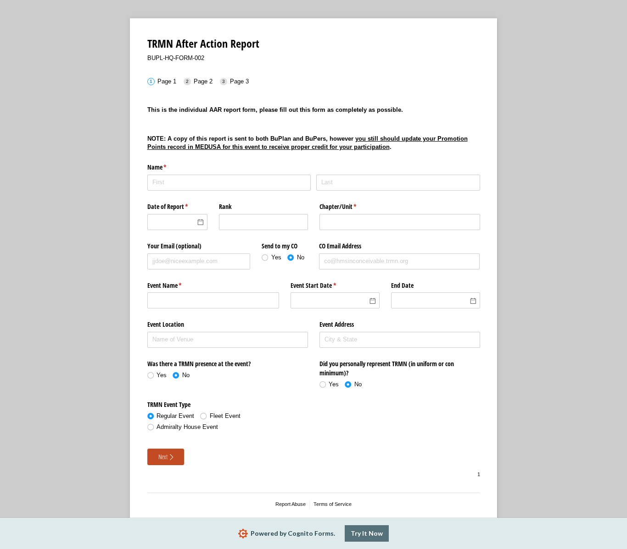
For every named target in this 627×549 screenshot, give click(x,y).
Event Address (336, 324)
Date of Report (177, 206)
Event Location (165, 324)
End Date (402, 285)
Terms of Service (333, 504)
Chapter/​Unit (348, 206)
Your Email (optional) (174, 246)
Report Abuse (290, 504)
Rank (225, 206)
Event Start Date (324, 285)
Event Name (175, 285)
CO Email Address (340, 246)
